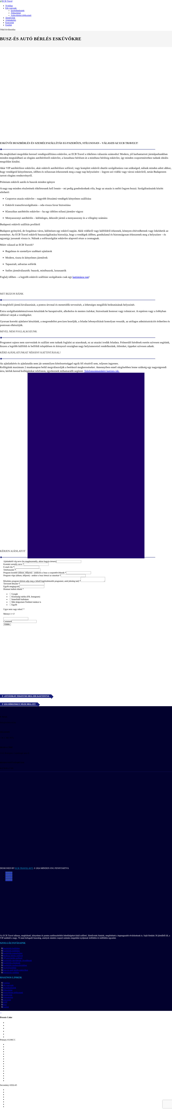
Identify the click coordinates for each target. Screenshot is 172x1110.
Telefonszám (9, 570)
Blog (5, 1004)
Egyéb (14, 605)
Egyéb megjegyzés (11, 586)
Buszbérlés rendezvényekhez (15, 965)
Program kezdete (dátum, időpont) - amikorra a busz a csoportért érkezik (34, 573)
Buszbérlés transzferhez (12, 953)
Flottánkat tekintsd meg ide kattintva (25, 696)
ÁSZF (5, 1002)
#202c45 (13, 1085)
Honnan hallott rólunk (13, 589)
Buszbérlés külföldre (11, 951)
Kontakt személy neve (13, 564)
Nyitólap (9, 6)
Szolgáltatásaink (17, 10)
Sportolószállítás (9, 968)
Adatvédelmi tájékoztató (21, 15)
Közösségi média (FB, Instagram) (26, 597)
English (8, 25)
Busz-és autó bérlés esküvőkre (15, 970)
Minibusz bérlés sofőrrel (13, 956)
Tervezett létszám (11, 584)
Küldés (7, 624)
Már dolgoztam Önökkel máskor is (26, 602)
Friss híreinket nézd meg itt (19, 704)
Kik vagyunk (11, 8)
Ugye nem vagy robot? (13, 609)
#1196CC (11, 1040)
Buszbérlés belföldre (11, 948)
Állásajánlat (16, 13)
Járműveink (10, 18)
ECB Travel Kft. (24, 868)
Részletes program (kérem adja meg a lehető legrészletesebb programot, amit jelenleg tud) (42, 581)
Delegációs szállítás (11, 972)
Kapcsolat (9, 22)
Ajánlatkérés (10, 20)
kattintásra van (81, 276)
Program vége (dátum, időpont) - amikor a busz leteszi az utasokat (32, 575)
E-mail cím (8, 567)
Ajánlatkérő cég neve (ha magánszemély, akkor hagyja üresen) (29, 561)
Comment (7, 621)
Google (15, 594)
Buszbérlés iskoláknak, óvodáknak (17, 960)
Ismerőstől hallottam (20, 599)
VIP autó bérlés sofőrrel (12, 958)
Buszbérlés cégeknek (11, 963)
